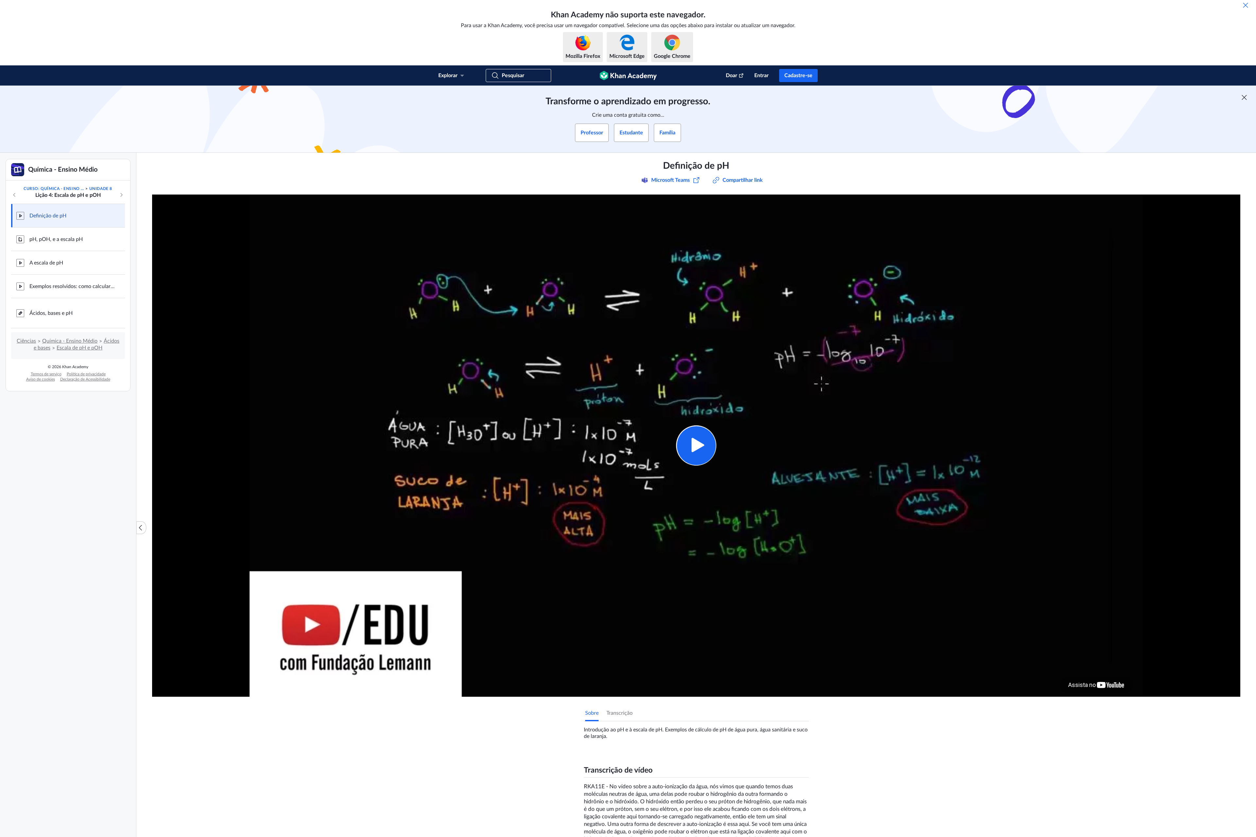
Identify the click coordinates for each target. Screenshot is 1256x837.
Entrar (761, 75)
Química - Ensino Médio (69, 341)
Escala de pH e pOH (79, 347)
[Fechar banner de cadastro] (1244, 97)
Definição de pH (47, 215)
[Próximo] (121, 195)
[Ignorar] (1245, 5)
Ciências (26, 341)
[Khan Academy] (628, 75)
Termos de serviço (46, 374)
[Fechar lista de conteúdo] (141, 527)
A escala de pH (46, 262)
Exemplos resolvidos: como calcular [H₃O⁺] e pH (71, 286)
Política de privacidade (86, 374)
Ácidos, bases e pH (51, 313)
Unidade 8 (100, 189)
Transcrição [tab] (619, 713)
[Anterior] (14, 195)
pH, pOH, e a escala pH (56, 239)
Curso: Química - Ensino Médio (54, 189)
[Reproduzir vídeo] (696, 445)
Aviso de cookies (40, 379)
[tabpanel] (696, 730)
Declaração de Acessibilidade (85, 379)
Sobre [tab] (592, 713)
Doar (731, 75)
